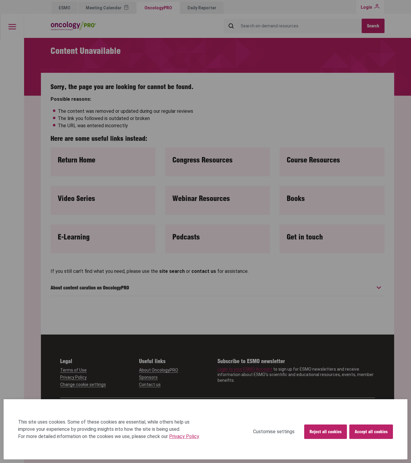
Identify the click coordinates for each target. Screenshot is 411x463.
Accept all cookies (371, 431)
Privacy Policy (184, 436)
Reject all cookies (325, 431)
